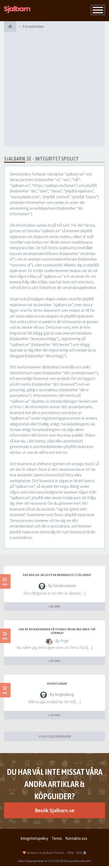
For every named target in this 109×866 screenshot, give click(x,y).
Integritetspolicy (34, 838)
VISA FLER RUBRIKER (54, 736)
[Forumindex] (10, 26)
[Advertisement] (54, 89)
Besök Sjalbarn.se (54, 810)
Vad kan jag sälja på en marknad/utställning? (57, 575)
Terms (57, 838)
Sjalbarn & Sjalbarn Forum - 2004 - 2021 (54, 852)
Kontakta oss (76, 838)
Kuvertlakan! (57, 683)
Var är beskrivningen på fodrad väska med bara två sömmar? (57, 631)
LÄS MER (54, 606)
